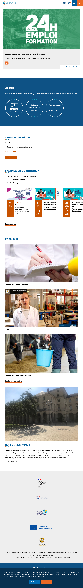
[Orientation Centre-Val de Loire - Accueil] (8, 3)
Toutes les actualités (13, 381)
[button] (62, 67)
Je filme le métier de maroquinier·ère (18, 330)
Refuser (34, 582)
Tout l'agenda (10, 224)
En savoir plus (11, 461)
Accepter (46, 582)
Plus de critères (10, 151)
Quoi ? (7, 143)
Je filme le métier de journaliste (16, 284)
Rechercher (11, 157)
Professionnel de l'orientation (54, 107)
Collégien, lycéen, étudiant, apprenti (14, 108)
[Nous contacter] (69, 3)
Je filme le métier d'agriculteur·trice (18, 375)
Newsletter (65, 3)
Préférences (41, 576)
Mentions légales (40, 568)
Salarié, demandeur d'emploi (34, 107)
